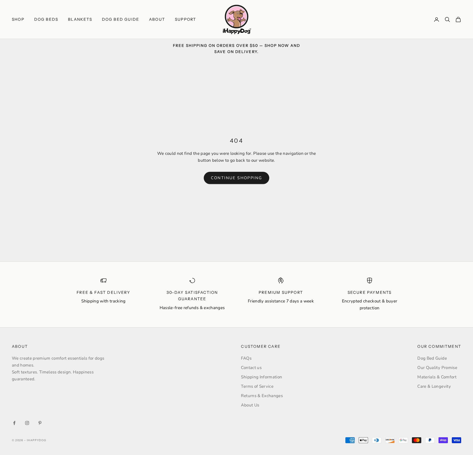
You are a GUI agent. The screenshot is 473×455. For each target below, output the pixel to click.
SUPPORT (185, 19)
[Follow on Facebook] (14, 422)
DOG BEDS (46, 19)
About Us (250, 405)
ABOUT (157, 19)
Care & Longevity (434, 386)
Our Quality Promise (437, 367)
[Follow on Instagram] (27, 422)
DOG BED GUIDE (120, 19)
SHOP (18, 19)
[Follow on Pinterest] (39, 422)
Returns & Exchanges (262, 396)
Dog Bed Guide (432, 358)
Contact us (251, 367)
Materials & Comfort (436, 377)
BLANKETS (80, 19)
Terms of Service (257, 386)
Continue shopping (236, 178)
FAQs (246, 358)
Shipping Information (261, 377)
